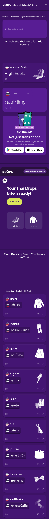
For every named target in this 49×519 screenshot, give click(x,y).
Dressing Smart (39, 17)
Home (6, 17)
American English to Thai (21, 17)
